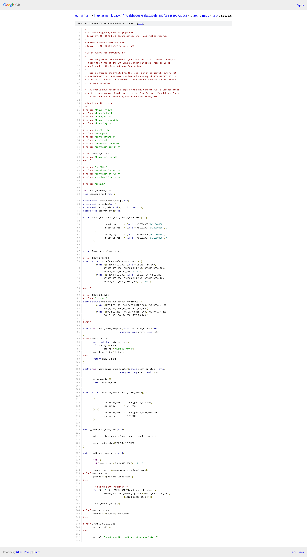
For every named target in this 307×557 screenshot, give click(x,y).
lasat (215, 15)
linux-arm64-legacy (107, 15)
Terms (37, 551)
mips (205, 15)
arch (196, 15)
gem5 (79, 15)
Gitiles (19, 551)
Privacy (28, 551)
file (140, 23)
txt (293, 551)
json (301, 551)
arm (88, 15)
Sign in (300, 5)
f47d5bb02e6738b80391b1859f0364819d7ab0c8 (154, 15)
